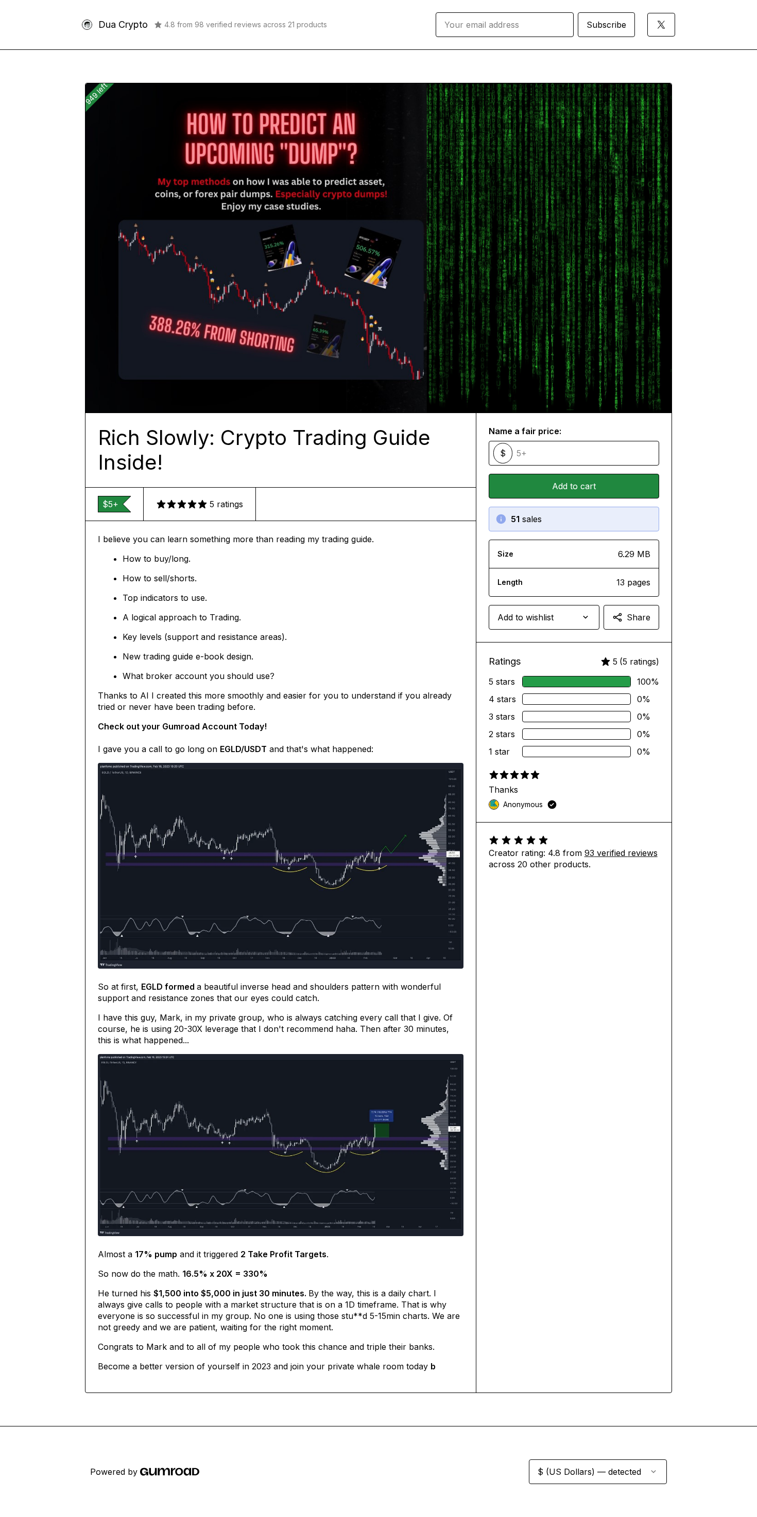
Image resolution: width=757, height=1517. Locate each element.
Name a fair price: (525, 431)
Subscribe (606, 25)
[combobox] (544, 617)
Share (638, 617)
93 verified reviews (621, 853)
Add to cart (574, 486)
